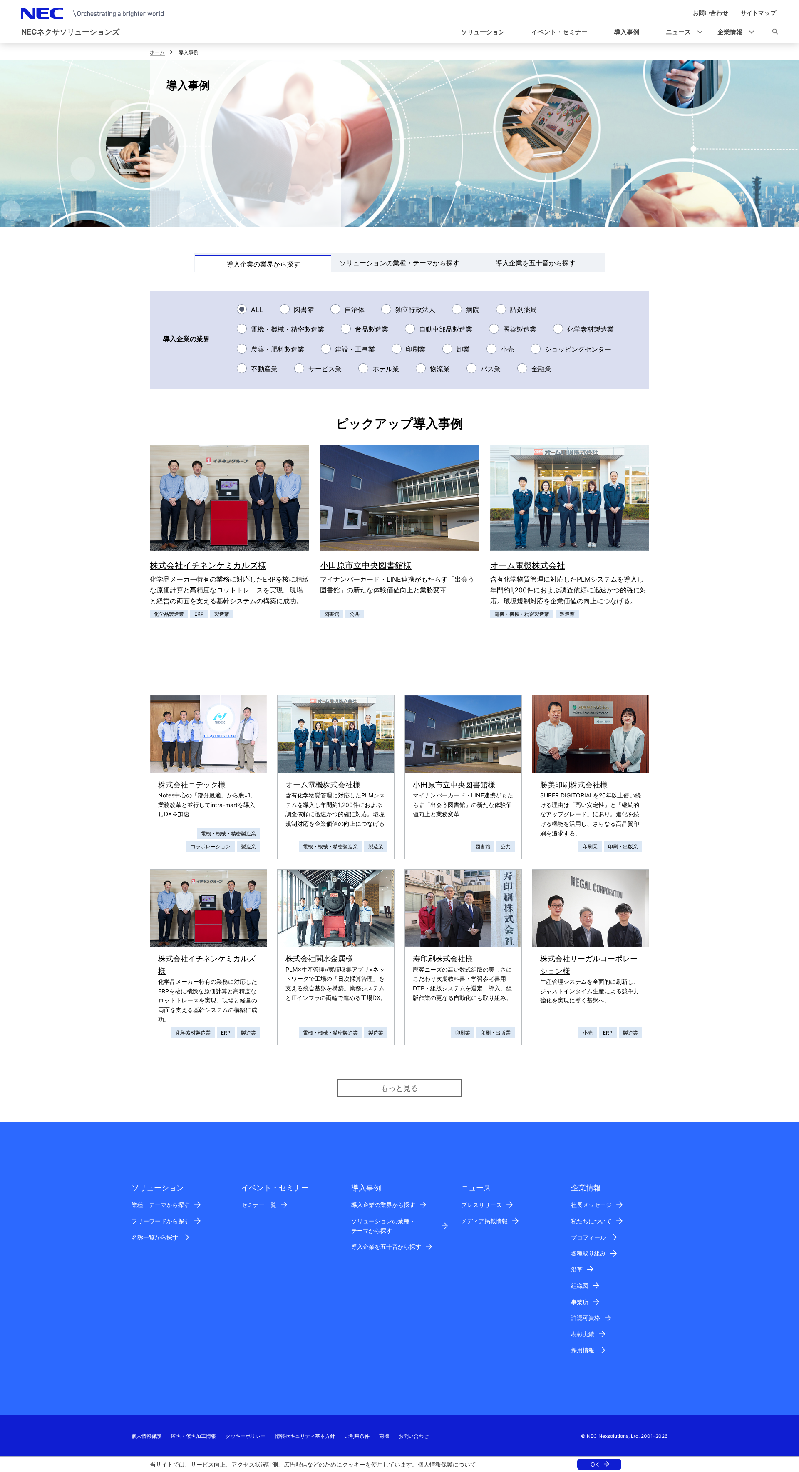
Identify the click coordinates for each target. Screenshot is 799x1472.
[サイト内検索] (775, 33)
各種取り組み (588, 1253)
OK (595, 1464)
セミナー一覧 (258, 1204)
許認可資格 (585, 1317)
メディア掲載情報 (484, 1221)
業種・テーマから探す (161, 1204)
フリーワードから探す (161, 1221)
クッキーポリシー (246, 1436)
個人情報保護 (435, 1464)
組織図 (579, 1285)
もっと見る (399, 1088)
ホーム (157, 52)
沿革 (577, 1269)
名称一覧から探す (155, 1237)
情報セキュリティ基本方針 (305, 1436)
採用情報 (582, 1350)
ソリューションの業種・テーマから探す (383, 1225)
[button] (681, 32)
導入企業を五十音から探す (386, 1246)
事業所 (579, 1301)
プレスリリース (481, 1204)
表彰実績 (582, 1333)
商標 (384, 1436)
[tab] (263, 263)
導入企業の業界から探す (383, 1204)
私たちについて (591, 1221)
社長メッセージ (591, 1204)
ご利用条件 (357, 1436)
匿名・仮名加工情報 (193, 1436)
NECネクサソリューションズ (70, 31)
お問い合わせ (414, 1436)
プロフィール (588, 1237)
